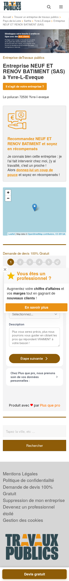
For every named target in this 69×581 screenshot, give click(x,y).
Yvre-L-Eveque (42, 21)
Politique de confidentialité (28, 480)
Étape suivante (32, 358)
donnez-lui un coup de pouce (30, 172)
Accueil (7, 17)
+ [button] (8, 192)
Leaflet (11, 233)
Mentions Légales (20, 473)
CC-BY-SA (60, 233)
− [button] (8, 198)
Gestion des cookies (23, 520)
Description (16, 324)
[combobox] (33, 314)
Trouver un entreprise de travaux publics (36, 17)
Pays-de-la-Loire (12, 21)
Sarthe (27, 21)
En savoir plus (36, 307)
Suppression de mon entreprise (34, 500)
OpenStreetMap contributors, (41, 233)
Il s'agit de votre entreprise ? (25, 86)
